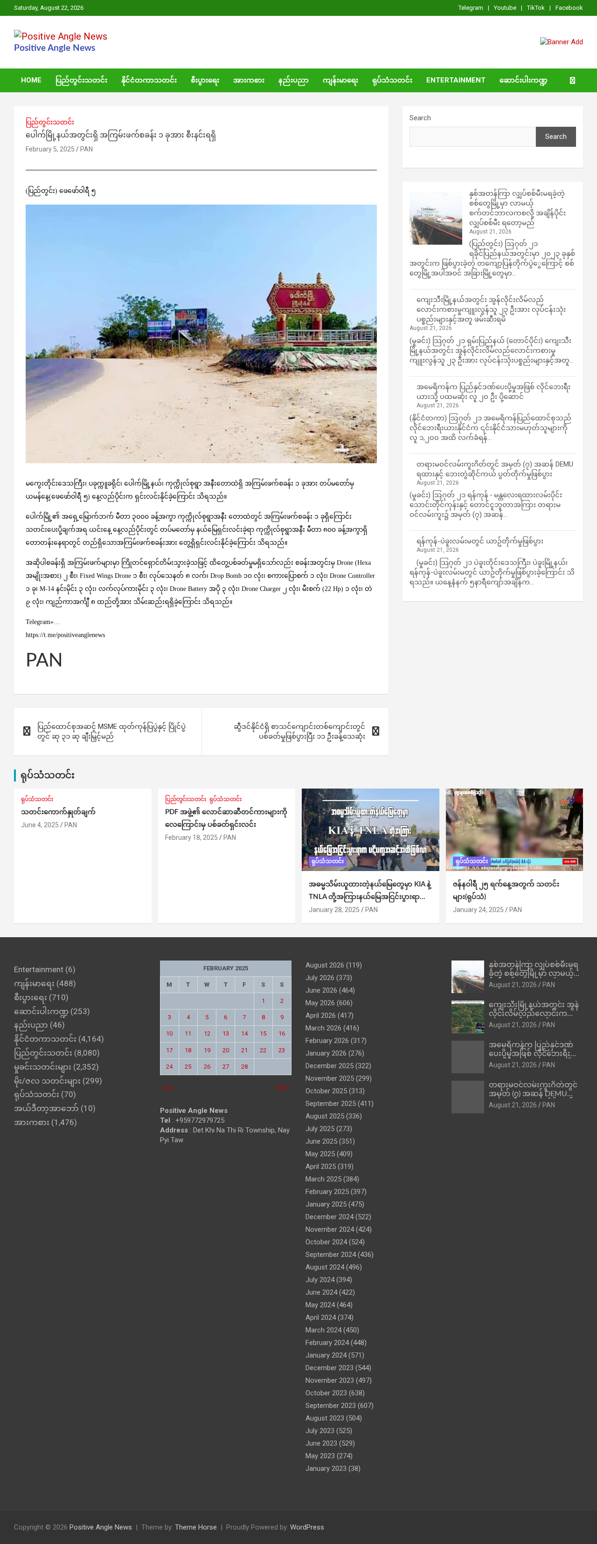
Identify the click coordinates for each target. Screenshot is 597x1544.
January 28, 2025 (334, 909)
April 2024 (320, 1317)
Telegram (470, 7)
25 (188, 1066)
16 (281, 1033)
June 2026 (321, 990)
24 (169, 1066)
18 (188, 1050)
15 (263, 1033)
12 (207, 1033)
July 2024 (319, 1280)
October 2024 (326, 1242)
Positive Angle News (54, 48)
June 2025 (321, 1141)
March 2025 (323, 1179)
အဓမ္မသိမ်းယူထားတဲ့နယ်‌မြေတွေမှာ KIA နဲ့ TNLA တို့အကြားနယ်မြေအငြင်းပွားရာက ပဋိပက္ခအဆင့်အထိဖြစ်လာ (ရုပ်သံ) (370, 897)
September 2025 (330, 1103)
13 (225, 1033)
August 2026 (324, 965)
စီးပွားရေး (205, 80)
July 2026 (319, 978)
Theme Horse (196, 1527)
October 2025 (326, 1091)
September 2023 (330, 1405)
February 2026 (327, 1040)
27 (225, 1066)
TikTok (536, 7)
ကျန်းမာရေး (340, 80)
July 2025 (319, 1129)
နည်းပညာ (293, 80)
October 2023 (326, 1393)
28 (244, 1066)
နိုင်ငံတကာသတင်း (149, 80)
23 (281, 1050)
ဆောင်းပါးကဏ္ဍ (524, 80)
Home (31, 80)
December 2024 (329, 1217)
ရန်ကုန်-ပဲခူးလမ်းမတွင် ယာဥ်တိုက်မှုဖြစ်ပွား (480, 541)
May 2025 (320, 1154)
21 (244, 1050)
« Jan (167, 1087)
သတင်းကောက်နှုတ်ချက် (58, 812)
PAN (86, 149)
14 (244, 1033)
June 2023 (321, 1443)
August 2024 (324, 1267)
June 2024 (321, 1292)
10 (169, 1033)
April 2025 (320, 1166)
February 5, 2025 (50, 149)
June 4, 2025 (40, 825)
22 (263, 1050)
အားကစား (248, 80)
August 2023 (324, 1418)
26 (207, 1066)
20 (225, 1050)
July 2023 (319, 1431)
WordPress (307, 1527)
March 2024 (323, 1330)
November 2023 (329, 1380)
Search (420, 118)
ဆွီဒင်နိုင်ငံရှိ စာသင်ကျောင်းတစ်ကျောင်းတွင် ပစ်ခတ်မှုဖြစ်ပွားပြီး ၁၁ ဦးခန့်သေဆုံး (299, 731)
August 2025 (324, 1116)
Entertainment (456, 80)
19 (207, 1050)
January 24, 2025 (478, 909)
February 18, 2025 (191, 837)
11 (188, 1033)
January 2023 (326, 1468)
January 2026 (326, 1053)
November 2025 (329, 1078)
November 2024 (329, 1229)
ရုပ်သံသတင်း (392, 80)
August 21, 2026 (513, 984)
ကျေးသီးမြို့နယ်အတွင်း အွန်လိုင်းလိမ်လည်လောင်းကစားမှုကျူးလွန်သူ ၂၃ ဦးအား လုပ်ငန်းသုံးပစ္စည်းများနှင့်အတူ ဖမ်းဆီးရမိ (491, 309)
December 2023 (329, 1368)
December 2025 (329, 1066)
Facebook (569, 7)
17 (169, 1050)
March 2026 (323, 1028)
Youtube (505, 7)
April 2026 (320, 1015)
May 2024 (320, 1305)
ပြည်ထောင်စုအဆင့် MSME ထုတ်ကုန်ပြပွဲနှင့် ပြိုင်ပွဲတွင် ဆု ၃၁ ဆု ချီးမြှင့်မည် (111, 731)
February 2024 (327, 1342)
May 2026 (320, 1003)
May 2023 (320, 1456)
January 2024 (326, 1355)
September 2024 (330, 1254)
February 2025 (327, 1191)
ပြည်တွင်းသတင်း (81, 80)
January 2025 (326, 1204)
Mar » (284, 1087)
